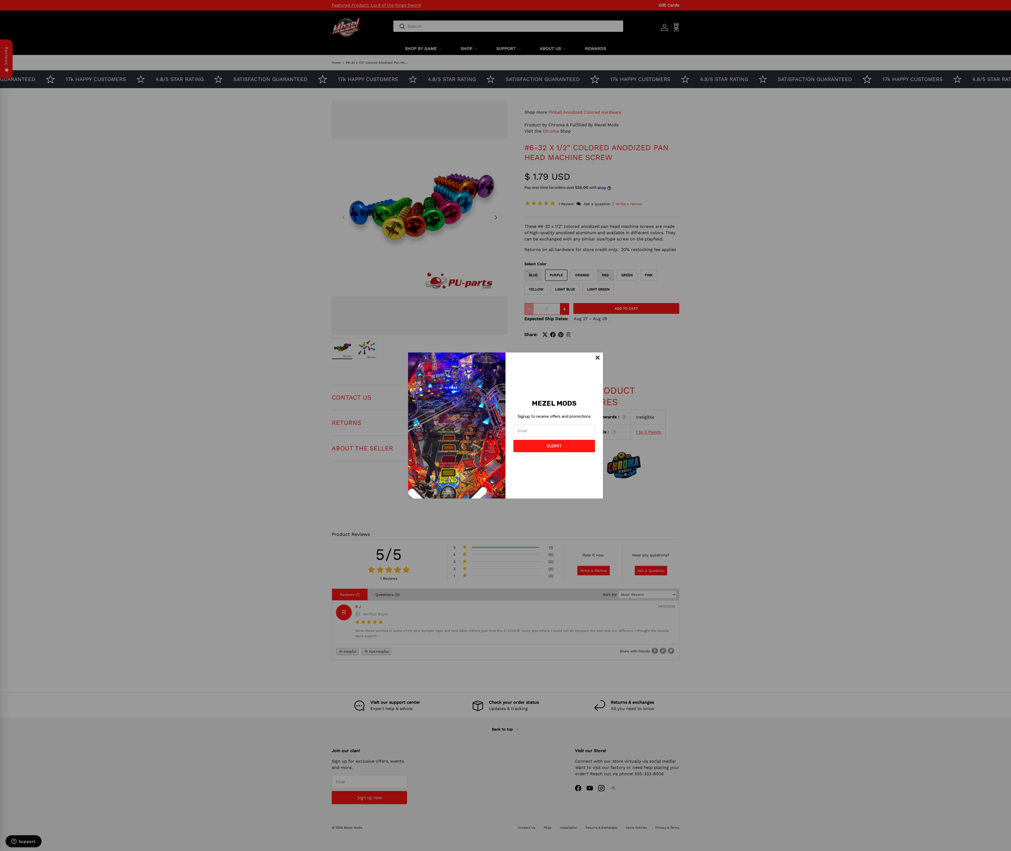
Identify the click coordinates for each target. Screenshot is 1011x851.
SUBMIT (554, 446)
